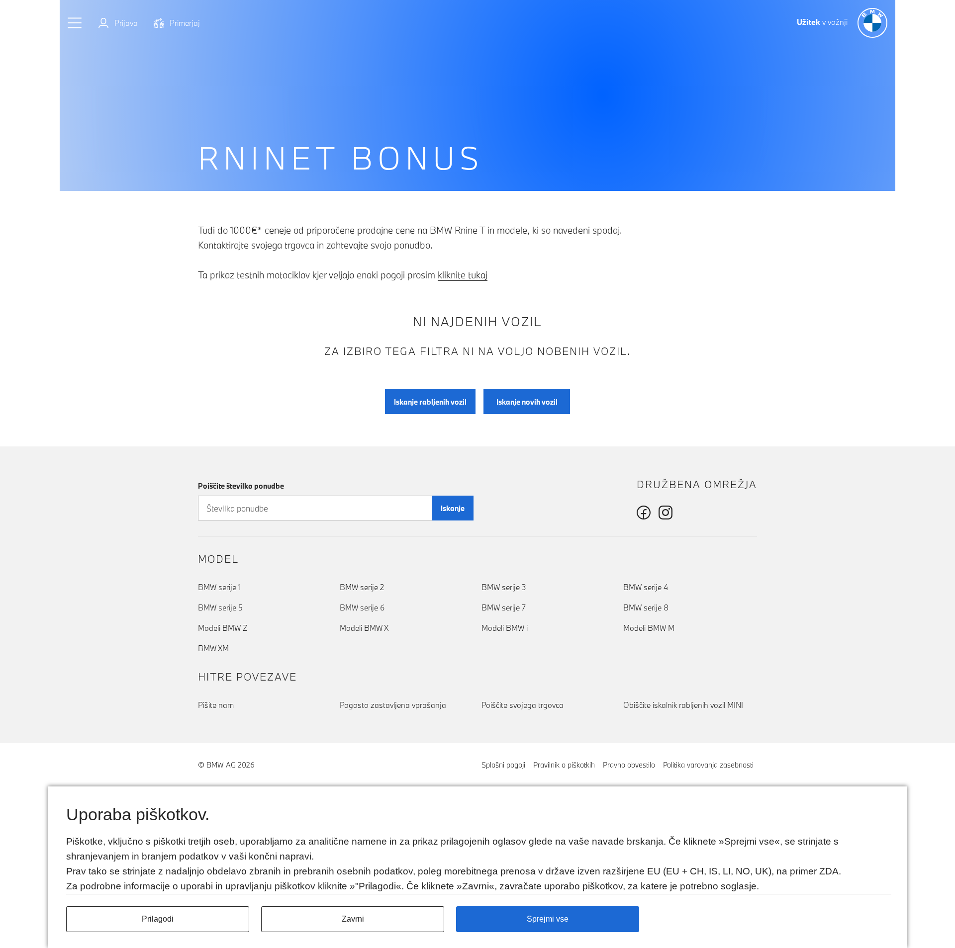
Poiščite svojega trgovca (522, 705)
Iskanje (453, 508)
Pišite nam (216, 705)
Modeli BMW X (364, 628)
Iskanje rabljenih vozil (430, 402)
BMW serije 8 (645, 607)
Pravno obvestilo (629, 765)
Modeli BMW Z (223, 628)
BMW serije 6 (362, 607)
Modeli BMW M (648, 628)
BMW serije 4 (645, 587)
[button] (75, 22)
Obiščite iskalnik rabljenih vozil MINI (683, 705)
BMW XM (213, 648)
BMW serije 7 (503, 607)
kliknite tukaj (462, 275)
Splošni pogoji (503, 765)
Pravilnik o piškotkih (564, 765)
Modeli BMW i (504, 628)
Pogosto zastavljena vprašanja (393, 705)
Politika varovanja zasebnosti (708, 765)
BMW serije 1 (219, 587)
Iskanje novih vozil (527, 402)
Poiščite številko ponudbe (241, 486)
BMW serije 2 (362, 587)
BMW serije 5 (220, 607)
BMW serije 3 (503, 587)
